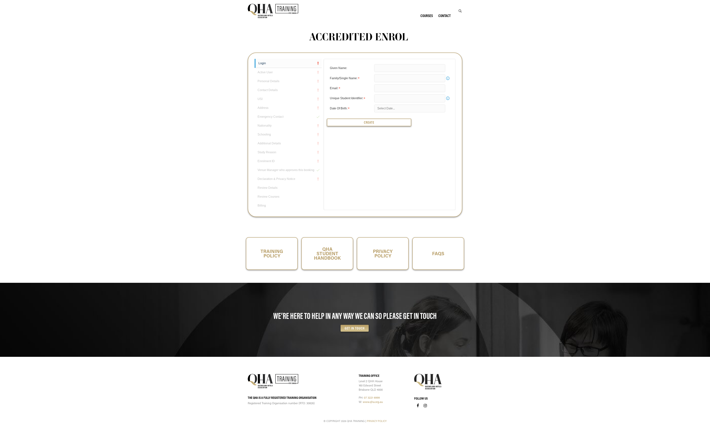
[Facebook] (418, 405)
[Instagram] (425, 405)
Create (369, 122)
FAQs (438, 253)
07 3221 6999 (372, 397)
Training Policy (272, 253)
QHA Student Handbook (327, 253)
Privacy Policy (383, 253)
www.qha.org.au (373, 402)
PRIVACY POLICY (377, 421)
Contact (444, 15)
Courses (426, 15)
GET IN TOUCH (355, 328)
